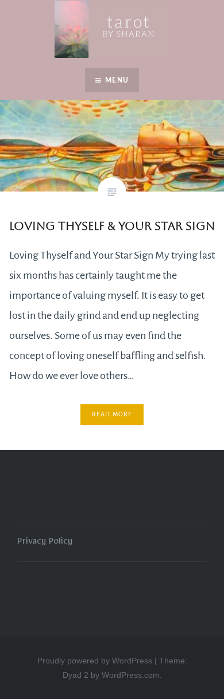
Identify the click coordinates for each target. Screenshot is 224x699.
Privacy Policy (44, 543)
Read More (112, 414)
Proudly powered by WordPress (94, 660)
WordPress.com (131, 675)
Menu (117, 80)
